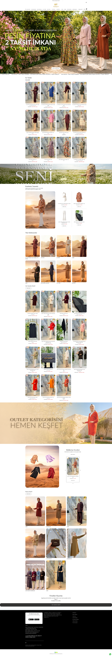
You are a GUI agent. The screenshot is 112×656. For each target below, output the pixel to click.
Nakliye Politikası (75, 621)
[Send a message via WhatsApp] (110, 654)
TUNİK (26, 526)
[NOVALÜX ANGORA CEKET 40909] (32, 301)
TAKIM (26, 283)
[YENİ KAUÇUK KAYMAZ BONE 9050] (79, 215)
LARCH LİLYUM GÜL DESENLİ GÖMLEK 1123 (72, 477)
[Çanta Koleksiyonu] (56, 543)
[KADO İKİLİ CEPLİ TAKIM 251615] (64, 120)
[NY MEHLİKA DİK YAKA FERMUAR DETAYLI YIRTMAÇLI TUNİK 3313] (79, 329)
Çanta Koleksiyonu (49, 558)
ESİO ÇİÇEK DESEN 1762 (48, 159)
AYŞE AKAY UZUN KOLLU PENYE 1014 (48, 397)
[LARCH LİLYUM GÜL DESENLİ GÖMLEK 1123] (73, 466)
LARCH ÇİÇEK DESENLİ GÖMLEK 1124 (79, 203)
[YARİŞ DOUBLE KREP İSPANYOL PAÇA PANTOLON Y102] (79, 357)
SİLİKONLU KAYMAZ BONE (64, 341)
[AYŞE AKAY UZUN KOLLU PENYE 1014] (48, 385)
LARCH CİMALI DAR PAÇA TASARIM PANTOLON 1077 (64, 370)
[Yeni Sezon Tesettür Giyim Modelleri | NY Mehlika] (32, 246)
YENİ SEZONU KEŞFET (56, 604)
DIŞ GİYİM (73, 283)
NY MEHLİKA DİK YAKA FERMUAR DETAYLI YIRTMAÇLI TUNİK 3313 (79, 342)
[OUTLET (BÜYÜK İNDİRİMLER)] (35, 575)
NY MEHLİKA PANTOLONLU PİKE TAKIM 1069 (32, 104)
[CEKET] (77, 511)
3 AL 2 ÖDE (58, 283)
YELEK (47, 590)
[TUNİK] (35, 511)
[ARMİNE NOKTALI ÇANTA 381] (48, 357)
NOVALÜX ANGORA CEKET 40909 (33, 313)
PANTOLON (27, 558)
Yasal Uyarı (74, 616)
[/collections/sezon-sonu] (56, 423)
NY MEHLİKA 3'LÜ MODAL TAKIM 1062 (79, 159)
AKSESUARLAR (69, 558)
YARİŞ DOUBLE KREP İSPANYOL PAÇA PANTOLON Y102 (79, 370)
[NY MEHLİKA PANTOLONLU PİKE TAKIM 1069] (32, 93)
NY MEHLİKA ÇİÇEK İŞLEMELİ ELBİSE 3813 (79, 132)
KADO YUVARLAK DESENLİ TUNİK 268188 (32, 132)
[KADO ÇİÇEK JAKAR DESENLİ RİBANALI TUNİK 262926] (64, 385)
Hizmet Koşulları (75, 622)
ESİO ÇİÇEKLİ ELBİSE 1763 (32, 159)
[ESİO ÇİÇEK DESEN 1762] (48, 147)
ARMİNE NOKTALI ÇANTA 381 (48, 369)
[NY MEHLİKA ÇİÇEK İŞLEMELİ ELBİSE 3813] (79, 120)
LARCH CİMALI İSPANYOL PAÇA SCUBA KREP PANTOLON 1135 (48, 342)
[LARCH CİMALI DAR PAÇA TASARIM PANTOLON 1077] (64, 357)
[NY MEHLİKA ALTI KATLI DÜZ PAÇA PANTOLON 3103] (64, 93)
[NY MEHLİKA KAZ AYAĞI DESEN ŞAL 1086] (64, 197)
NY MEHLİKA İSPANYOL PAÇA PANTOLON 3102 (79, 104)
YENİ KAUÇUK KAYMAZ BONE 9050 (79, 313)
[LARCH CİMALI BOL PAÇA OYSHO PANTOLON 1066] (48, 301)
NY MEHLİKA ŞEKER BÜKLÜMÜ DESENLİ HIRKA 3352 (48, 105)
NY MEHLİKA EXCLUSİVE (33, 645)
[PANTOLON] (35, 543)
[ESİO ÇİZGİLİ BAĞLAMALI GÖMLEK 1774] (48, 120)
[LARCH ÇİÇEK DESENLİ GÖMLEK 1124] (79, 197)
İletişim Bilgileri (75, 614)
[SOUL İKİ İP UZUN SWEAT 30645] (32, 385)
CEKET (68, 526)
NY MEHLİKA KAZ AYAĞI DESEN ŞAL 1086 (64, 203)
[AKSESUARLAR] (77, 543)
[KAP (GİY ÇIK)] (56, 511)
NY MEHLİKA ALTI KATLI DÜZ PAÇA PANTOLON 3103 (64, 105)
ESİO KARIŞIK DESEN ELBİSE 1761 (64, 159)
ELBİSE (73, 257)
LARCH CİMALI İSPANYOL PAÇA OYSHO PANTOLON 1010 (64, 222)
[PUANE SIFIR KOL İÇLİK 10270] (32, 329)
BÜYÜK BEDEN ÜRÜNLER (45, 283)
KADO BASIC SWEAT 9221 (64, 313)
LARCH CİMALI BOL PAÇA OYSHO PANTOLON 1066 (48, 314)
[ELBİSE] (79, 246)
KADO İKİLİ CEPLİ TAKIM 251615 (63, 132)
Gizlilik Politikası (75, 617)
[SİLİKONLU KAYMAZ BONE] (64, 329)
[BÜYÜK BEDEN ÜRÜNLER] (48, 271)
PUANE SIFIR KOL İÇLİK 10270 (32, 341)
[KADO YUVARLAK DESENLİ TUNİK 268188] (32, 120)
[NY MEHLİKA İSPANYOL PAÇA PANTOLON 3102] (79, 93)
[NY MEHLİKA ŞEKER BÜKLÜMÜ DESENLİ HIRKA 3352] (48, 93)
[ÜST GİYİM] (48, 246)
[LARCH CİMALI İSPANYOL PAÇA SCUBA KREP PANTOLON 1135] (48, 329)
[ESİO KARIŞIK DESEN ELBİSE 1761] (64, 147)
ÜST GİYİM (42, 257)
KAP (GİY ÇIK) (48, 526)
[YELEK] (56, 575)
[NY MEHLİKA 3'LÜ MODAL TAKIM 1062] (79, 147)
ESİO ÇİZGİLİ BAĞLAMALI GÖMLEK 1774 (48, 132)
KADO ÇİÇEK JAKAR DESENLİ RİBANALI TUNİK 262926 (64, 398)
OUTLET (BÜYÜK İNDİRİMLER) (30, 590)
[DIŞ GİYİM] (79, 271)
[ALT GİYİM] (64, 246)
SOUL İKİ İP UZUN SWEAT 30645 (32, 397)
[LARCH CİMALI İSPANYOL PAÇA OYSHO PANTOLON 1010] (64, 215)
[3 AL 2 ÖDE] (64, 271)
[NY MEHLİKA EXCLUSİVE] (56, 5)
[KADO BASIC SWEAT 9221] (64, 301)
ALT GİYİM (58, 257)
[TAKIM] (32, 271)
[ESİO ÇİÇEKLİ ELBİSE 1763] (32, 147)
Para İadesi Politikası (76, 619)
